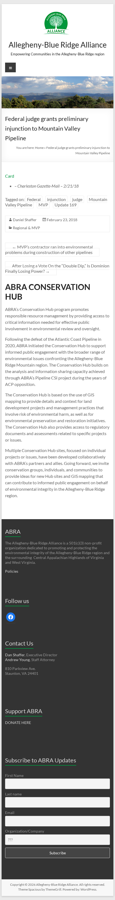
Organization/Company (24, 831)
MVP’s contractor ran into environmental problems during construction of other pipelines (49, 249)
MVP (43, 204)
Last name (13, 794)
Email (9, 812)
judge (77, 199)
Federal (34, 199)
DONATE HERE (18, 722)
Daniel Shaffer (25, 219)
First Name (14, 775)
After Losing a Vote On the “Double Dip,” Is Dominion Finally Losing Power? (57, 268)
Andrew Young (17, 659)
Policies (11, 571)
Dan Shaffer (15, 654)
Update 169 (65, 204)
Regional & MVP (26, 227)
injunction (56, 199)
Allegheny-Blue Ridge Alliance (58, 44)
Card (9, 175)
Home (39, 148)
